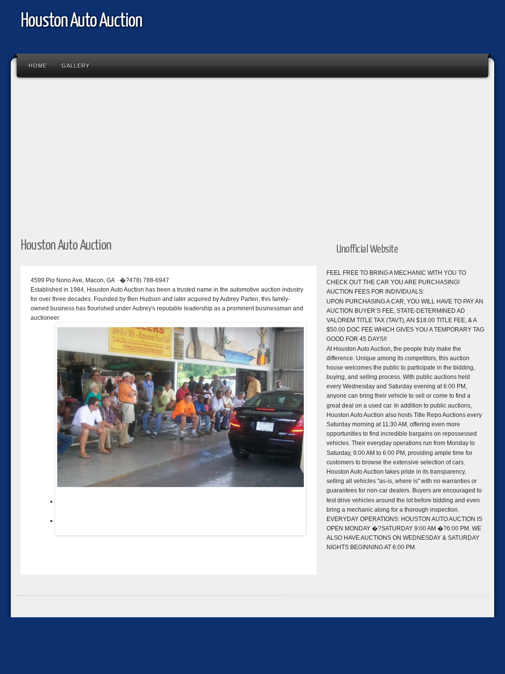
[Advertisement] (252, 154)
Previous (42, 431)
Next (318, 431)
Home (38, 66)
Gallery (76, 66)
